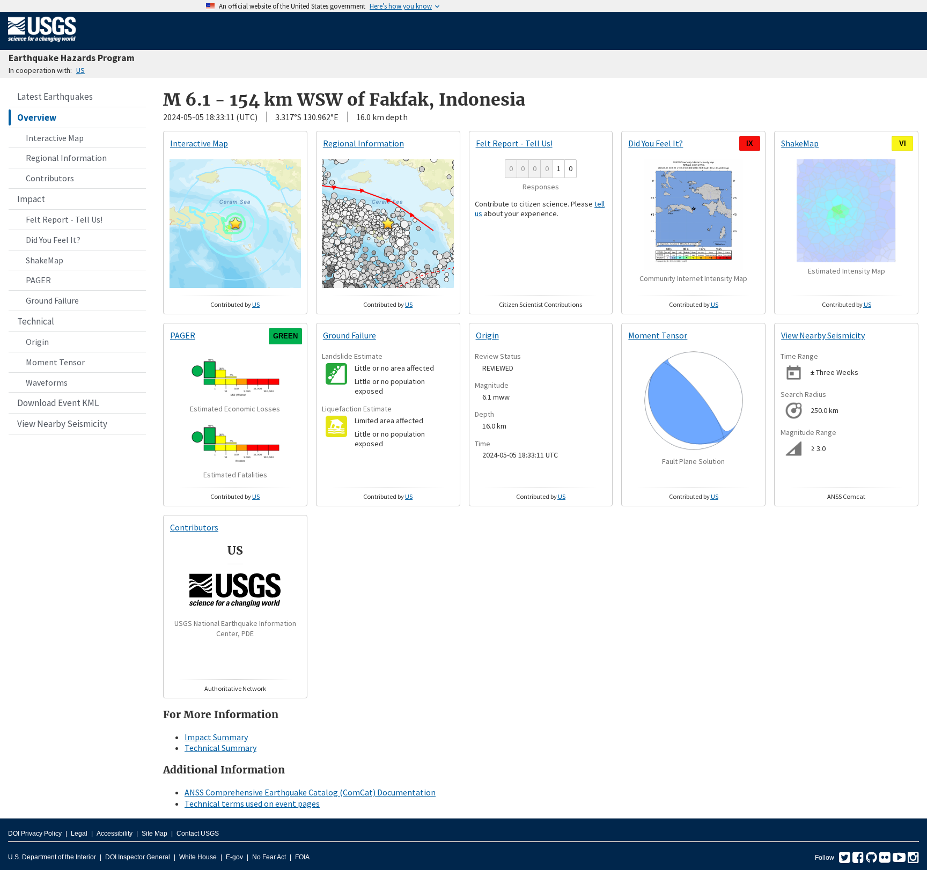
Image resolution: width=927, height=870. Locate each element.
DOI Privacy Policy (35, 833)
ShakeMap (44, 260)
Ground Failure (52, 300)
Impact (31, 199)
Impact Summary (216, 737)
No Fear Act (269, 857)
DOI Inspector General (137, 857)
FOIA (302, 857)
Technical (35, 321)
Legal (79, 833)
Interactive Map (55, 137)
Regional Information (66, 157)
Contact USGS (197, 833)
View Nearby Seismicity (62, 424)
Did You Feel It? (53, 239)
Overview (36, 117)
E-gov (234, 857)
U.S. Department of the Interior (52, 857)
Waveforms (47, 382)
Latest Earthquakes (55, 96)
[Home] (42, 44)
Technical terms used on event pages (252, 803)
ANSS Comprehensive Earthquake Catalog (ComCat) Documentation (310, 792)
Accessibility (115, 833)
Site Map (154, 833)
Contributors (50, 178)
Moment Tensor (55, 362)
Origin (37, 341)
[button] (235, 223)
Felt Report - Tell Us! (64, 219)
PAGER (38, 280)
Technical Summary (220, 747)
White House (198, 857)
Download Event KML (58, 403)
